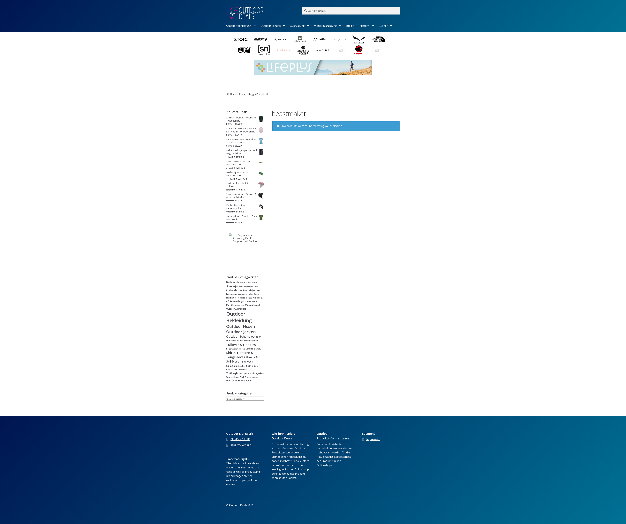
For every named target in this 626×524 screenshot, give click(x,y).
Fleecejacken (235, 286)
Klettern (364, 26)
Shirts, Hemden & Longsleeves (239, 355)
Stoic (249, 366)
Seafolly (257, 349)
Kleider (249, 298)
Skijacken (231, 365)
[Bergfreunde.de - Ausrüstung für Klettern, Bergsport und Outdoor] (245, 249)
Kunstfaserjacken (235, 305)
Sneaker (241, 366)
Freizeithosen (234, 290)
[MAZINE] (322, 50)
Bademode (232, 282)
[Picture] (244, 50)
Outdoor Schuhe (271, 26)
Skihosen (247, 361)
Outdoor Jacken (241, 331)
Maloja (249, 304)
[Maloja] (260, 39)
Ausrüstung (297, 26)
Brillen (350, 26)
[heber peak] (299, 39)
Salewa (242, 349)
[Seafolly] (283, 50)
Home (233, 94)
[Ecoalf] (377, 50)
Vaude (247, 373)
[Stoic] (240, 39)
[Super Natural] (263, 50)
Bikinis (255, 282)
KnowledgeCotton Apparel (245, 301)
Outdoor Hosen (240, 326)
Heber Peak (253, 294)
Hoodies (241, 297)
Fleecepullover (251, 286)
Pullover (253, 340)
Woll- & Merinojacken (249, 377)
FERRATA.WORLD (241, 445)
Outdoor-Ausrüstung (236, 308)
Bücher (383, 26)
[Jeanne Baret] (303, 50)
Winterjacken (258, 373)
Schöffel (249, 348)
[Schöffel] (319, 39)
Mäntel (256, 305)
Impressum (373, 439)
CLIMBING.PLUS (240, 439)
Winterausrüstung (325, 26)
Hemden (231, 297)
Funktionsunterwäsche (236, 294)
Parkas (238, 340)
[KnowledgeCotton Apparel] (339, 39)
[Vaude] (280, 39)
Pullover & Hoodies (241, 344)
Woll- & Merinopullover (239, 380)
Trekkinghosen (234, 373)
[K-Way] (341, 50)
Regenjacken (232, 349)
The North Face (240, 369)
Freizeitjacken (251, 290)
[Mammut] (358, 50)
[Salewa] (358, 39)
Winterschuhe (232, 377)
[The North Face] (378, 39)
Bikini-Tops (245, 282)
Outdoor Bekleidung (238, 26)
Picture (245, 340)
